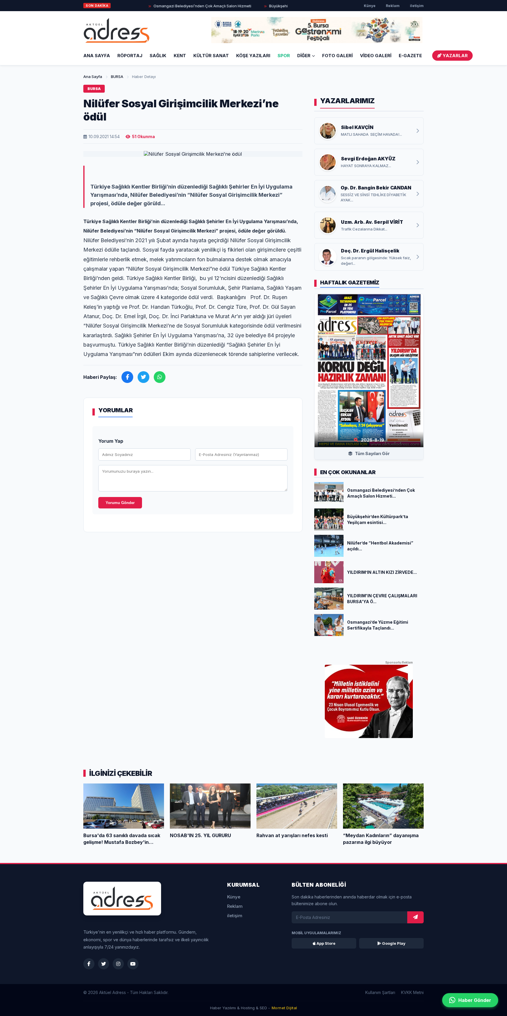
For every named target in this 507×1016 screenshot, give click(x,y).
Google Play (393, 943)
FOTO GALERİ (337, 55)
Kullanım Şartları (380, 992)
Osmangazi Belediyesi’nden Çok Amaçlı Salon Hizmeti (185, 6)
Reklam (393, 6)
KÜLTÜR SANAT (211, 55)
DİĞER (303, 55)
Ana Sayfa (96, 55)
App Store (325, 943)
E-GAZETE (410, 55)
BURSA (117, 76)
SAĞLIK (158, 55)
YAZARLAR (455, 55)
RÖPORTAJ (129, 55)
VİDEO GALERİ (375, 55)
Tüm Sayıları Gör (372, 453)
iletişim (417, 6)
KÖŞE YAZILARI (253, 55)
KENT (180, 55)
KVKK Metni (412, 992)
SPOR (284, 55)
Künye (370, 6)
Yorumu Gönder (120, 503)
